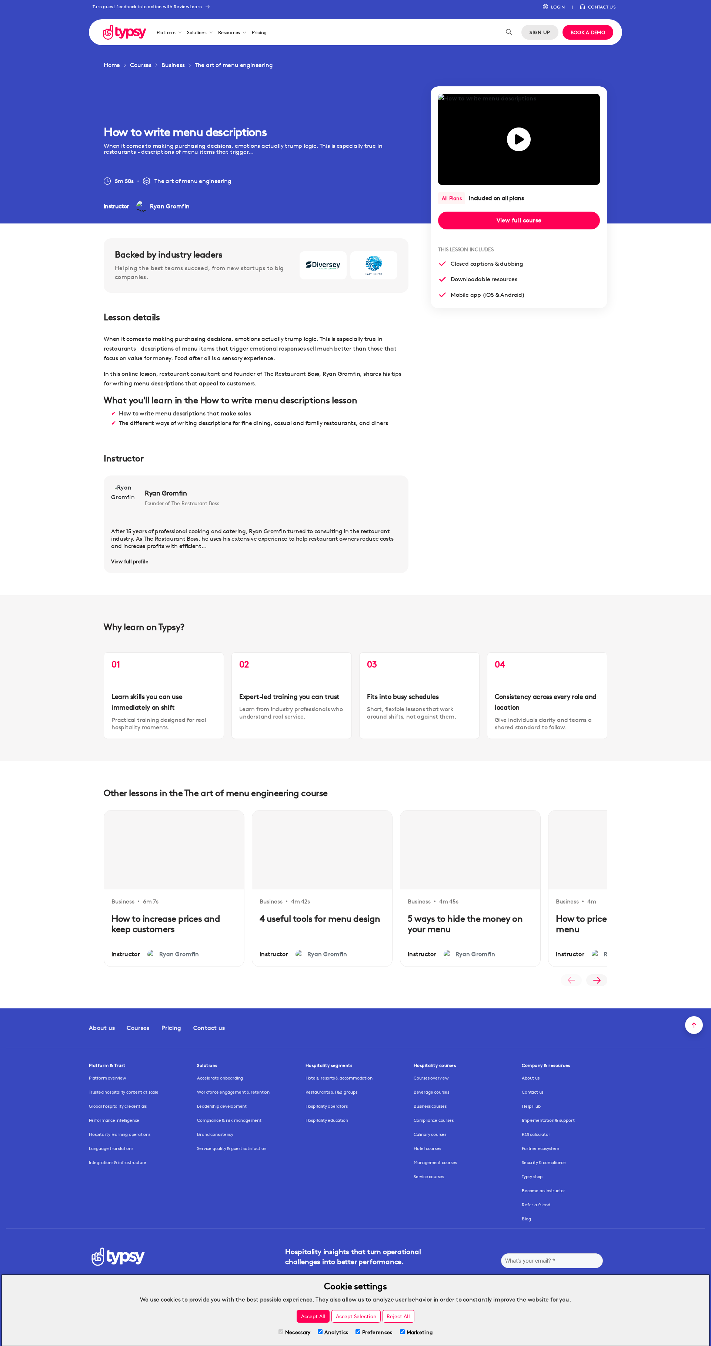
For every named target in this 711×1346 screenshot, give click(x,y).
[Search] (509, 32)
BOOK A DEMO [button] (588, 32)
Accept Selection (356, 1316)
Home (112, 65)
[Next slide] (596, 980)
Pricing (259, 32)
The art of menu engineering (234, 65)
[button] (554, 7)
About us (102, 1027)
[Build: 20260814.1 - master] (124, 32)
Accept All (313, 1316)
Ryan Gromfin (166, 493)
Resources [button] (229, 32)
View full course (519, 220)
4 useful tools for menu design (320, 919)
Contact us (209, 1027)
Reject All (398, 1316)
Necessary (298, 1332)
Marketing (420, 1332)
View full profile (129, 561)
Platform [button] (166, 32)
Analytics (336, 1332)
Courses (140, 65)
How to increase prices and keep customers (165, 924)
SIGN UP (540, 32)
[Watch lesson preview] (519, 139)
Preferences (377, 1332)
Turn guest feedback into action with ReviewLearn (147, 6)
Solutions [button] (196, 32)
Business (172, 65)
